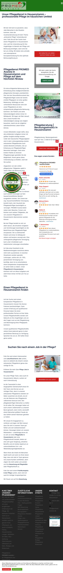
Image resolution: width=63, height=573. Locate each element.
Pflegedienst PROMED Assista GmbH (47, 163)
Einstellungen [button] (6, 569)
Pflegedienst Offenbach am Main (39, 533)
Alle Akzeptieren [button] (17, 569)
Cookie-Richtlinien (23, 500)
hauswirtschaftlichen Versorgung (17, 201)
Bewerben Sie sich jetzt (47, 379)
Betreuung (7, 49)
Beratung (15, 333)
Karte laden (47, 80)
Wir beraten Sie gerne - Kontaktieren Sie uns (47, 54)
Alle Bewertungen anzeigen (47, 238)
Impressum (21, 496)
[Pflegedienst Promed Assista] (13, 5)
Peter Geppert (43, 186)
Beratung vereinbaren (47, 148)
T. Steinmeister (44, 224)
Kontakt (20, 529)
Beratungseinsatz (23, 509)
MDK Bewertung (23, 507)
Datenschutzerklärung (24, 498)
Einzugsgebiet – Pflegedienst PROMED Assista (24, 514)
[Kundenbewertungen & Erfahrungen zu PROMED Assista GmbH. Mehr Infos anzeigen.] (54, 521)
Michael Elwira (43, 201)
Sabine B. (42, 210)
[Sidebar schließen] (57, 141)
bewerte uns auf (45, 174)
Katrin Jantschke (44, 177)
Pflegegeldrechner (23, 522)
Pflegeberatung (39, 137)
